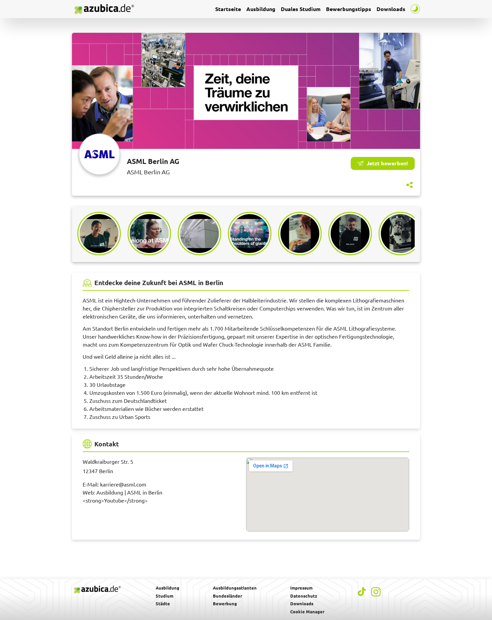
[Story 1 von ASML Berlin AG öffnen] (101, 233)
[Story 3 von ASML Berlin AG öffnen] (201, 233)
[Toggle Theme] (415, 9)
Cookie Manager (307, 611)
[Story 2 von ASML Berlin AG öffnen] (151, 233)
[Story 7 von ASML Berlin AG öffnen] (402, 233)
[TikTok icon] (362, 591)
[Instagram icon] (376, 592)
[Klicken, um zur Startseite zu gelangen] (104, 9)
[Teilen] (409, 185)
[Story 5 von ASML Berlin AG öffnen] (302, 233)
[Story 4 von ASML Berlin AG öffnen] (251, 233)
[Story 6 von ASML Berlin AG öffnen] (352, 233)
